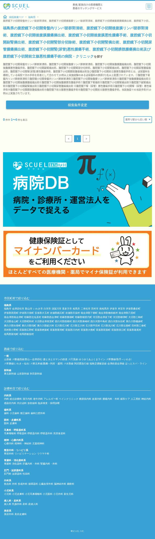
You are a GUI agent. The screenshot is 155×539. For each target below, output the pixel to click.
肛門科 (7, 474)
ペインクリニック (68, 399)
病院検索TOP (16, 17)
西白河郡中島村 (98, 321)
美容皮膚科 (21, 514)
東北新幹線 (10, 373)
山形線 (7, 359)
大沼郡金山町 (11, 321)
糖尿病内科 (85, 399)
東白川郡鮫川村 (45, 325)
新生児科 (68, 494)
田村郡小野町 (11, 330)
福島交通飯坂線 (98, 363)
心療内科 (9, 443)
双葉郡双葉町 (103, 330)
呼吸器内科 (33, 433)
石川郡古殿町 (123, 325)
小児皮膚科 (18, 494)
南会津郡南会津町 (13, 317)
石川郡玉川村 (77, 325)
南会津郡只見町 (127, 313)
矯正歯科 (25, 413)
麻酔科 (70, 484)
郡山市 (28, 308)
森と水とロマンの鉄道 (55, 359)
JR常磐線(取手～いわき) (119, 359)
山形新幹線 (23, 373)
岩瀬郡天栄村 (72, 313)
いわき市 (38, 308)
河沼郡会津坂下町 (102, 317)
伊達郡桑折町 (133, 308)
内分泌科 (22, 403)
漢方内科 (27, 399)
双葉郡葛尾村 (134, 330)
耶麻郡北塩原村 (32, 317)
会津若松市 (18, 308)
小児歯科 (14, 413)
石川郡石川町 (62, 325)
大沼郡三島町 (135, 317)
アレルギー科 (51, 399)
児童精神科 (38, 443)
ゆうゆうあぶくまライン (92, 359)
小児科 (7, 494)
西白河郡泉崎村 (81, 321)
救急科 (7, 484)
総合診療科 (16, 399)
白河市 (47, 308)
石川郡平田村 (93, 325)
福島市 (7, 308)
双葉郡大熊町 (88, 330)
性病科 (26, 474)
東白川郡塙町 (29, 325)
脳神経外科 (60, 484)
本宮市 (121, 308)
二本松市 (85, 308)
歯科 (6, 413)
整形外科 (9, 453)
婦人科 (7, 504)
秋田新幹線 (36, 373)
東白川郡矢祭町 (12, 325)
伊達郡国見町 (11, 313)
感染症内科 (10, 403)
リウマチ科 (43, 453)
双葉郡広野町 (26, 330)
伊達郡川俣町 (26, 313)
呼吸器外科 (46, 433)
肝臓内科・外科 (31, 463)
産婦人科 (33, 504)
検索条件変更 (77, 104)
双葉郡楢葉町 (42, 330)
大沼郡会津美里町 (44, 321)
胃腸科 (7, 463)
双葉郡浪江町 (118, 330)
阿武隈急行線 (81, 363)
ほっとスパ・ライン (136, 363)
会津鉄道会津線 (115, 363)
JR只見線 (73, 359)
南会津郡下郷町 (89, 313)
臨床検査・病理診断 (49, 403)
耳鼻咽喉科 (10, 433)
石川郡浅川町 (108, 325)
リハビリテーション (25, 453)
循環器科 (33, 484)
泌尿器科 (17, 474)
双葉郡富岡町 (57, 330)
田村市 (94, 308)
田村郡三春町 (139, 325)
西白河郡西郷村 (63, 321)
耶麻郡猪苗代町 (83, 317)
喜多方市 (67, 308)
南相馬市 (104, 308)
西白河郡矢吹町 (116, 321)
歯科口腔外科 (38, 413)
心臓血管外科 (46, 484)
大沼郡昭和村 (26, 321)
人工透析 (135, 399)
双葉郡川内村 (72, 330)
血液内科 (97, 399)
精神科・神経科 (23, 443)
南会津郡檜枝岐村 (108, 313)
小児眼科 (47, 494)
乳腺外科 (17, 504)
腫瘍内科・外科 (111, 399)
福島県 (32, 17)
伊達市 (113, 308)
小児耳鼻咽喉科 (33, 494)
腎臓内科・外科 (48, 463)
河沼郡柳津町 (120, 317)
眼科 (6, 423)
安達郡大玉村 (42, 313)
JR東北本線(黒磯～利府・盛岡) (46, 363)
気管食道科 (59, 433)
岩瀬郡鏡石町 (57, 313)
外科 (14, 484)
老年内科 (38, 399)
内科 (6, 399)
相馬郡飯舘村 (26, 334)
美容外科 (9, 514)
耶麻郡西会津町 (50, 317)
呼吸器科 (22, 433)
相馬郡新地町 (11, 334)
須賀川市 (56, 308)
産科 (25, 504)
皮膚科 (13, 423)
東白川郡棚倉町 (134, 321)
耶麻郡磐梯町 (67, 317)
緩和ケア (125, 399)
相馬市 (76, 308)
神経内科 (146, 399)
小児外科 (58, 494)
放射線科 (32, 403)
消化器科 (17, 463)
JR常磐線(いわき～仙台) (16, 363)
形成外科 (22, 484)
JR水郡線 (68, 363)
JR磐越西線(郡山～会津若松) (27, 359)
